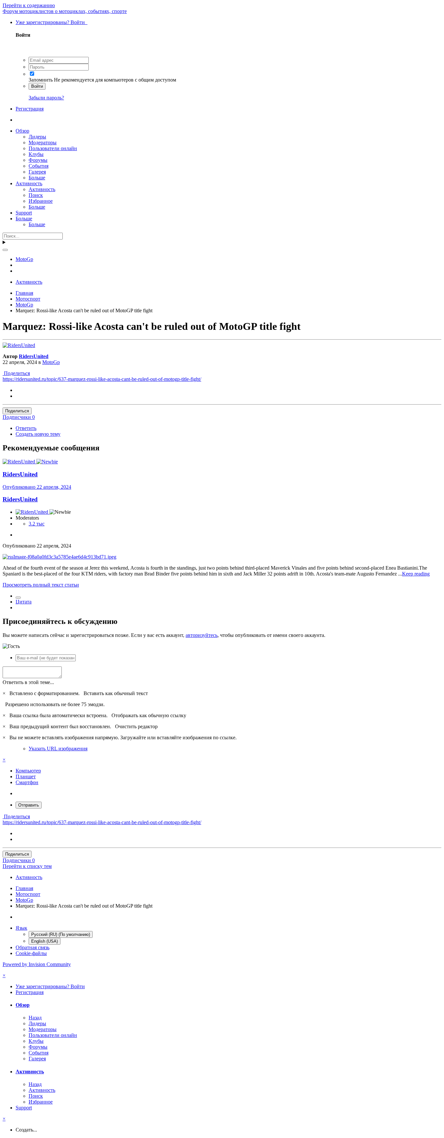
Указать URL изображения (58, 748)
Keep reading (416, 573)
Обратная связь (32, 947)
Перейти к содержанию (29, 5)
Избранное (41, 201)
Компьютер (28, 770)
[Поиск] (5, 250)
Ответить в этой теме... (28, 682)
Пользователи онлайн (53, 148)
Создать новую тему (38, 434)
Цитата (24, 601)
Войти (37, 86)
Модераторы (43, 142)
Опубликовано (37, 487)
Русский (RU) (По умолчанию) (60, 934)
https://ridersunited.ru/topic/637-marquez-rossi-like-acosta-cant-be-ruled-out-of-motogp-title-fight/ (102, 379)
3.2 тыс (37, 523)
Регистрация (30, 108)
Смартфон (27, 782)
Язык (21, 928)
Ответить (26, 428)
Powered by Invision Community (37, 964)
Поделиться (16, 373)
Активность (29, 183)
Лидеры (37, 136)
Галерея (37, 172)
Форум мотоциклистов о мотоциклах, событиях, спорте (65, 11)
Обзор (22, 131)
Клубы (36, 154)
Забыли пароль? (46, 97)
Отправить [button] (28, 805)
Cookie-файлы (31, 953)
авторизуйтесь (201, 635)
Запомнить (41, 80)
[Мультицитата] (18, 598)
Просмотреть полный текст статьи (41, 585)
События (38, 166)
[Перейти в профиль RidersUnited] (19, 345)
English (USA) (44, 941)
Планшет (26, 776)
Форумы (38, 160)
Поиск (36, 195)
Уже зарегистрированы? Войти (51, 22)
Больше (37, 177)
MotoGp (51, 362)
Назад (35, 1017)
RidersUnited (33, 356)
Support (24, 212)
